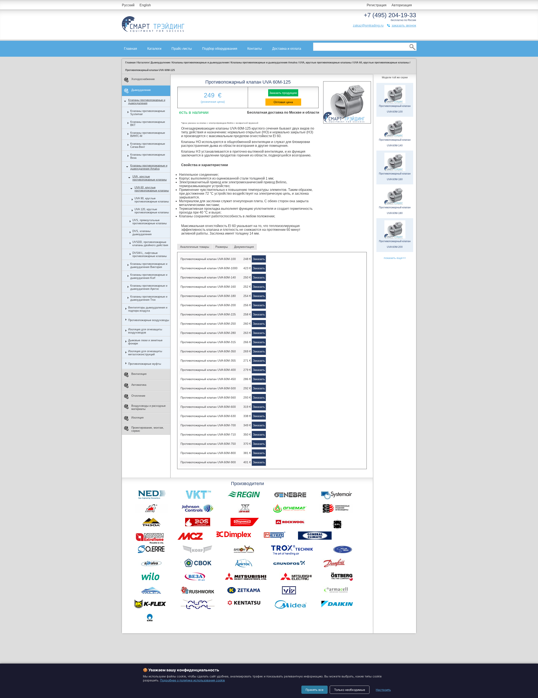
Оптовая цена (283, 102)
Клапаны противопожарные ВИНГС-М (147, 134)
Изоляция (137, 417)
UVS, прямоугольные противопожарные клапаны (149, 222)
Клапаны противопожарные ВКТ (147, 123)
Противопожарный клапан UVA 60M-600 (208, 406)
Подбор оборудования (219, 48)
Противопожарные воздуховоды (148, 320)
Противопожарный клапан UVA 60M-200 (208, 305)
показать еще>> (395, 258)
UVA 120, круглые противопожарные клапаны (151, 211)
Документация (244, 246)
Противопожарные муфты (144, 363)
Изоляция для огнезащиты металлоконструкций (145, 353)
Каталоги (154, 48)
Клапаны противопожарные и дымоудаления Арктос (148, 287)
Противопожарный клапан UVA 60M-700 (208, 425)
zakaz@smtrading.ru (368, 25)
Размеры (221, 246)
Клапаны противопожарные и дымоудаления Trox (148, 298)
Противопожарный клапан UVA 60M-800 (208, 453)
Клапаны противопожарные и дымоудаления (146, 101)
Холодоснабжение (143, 79)
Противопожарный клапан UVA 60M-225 (208, 314)
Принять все (314, 689)
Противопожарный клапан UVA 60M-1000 (209, 268)
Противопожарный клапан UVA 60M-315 (208, 342)
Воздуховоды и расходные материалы (148, 407)
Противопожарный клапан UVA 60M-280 (208, 333)
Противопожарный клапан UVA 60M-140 (208, 277)
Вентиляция (138, 373)
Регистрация (376, 5)
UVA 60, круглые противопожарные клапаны (151, 189)
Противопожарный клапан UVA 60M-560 (208, 397)
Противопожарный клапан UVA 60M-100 (208, 259)
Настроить (383, 689)
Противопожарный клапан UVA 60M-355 (208, 360)
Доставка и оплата (286, 48)
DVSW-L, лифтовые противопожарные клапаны (149, 254)
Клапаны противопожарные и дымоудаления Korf (148, 276)
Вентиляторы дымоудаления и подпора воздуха (147, 309)
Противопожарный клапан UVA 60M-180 (208, 296)
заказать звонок (404, 25)
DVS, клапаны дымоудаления (142, 233)
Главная (130, 48)
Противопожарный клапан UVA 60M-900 (208, 462)
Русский (128, 5)
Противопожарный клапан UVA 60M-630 (208, 416)
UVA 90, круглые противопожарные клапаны (151, 200)
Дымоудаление (141, 90)
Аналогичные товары (194, 246)
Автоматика (138, 384)
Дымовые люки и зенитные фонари (145, 342)
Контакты (254, 48)
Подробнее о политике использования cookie (192, 680)
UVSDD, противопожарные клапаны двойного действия (150, 243)
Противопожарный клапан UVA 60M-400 (208, 369)
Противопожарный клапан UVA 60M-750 (208, 443)
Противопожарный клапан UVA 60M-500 (208, 388)
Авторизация (402, 5)
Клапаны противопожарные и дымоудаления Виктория (148, 265)
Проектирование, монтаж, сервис (147, 429)
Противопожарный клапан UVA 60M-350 (208, 351)
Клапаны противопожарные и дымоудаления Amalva (148, 167)
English (145, 5)
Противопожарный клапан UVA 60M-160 (208, 286)
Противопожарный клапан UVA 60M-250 (208, 323)
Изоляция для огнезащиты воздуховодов (145, 331)
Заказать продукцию (283, 92)
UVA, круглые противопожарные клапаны (149, 178)
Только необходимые (349, 689)
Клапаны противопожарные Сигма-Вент (147, 145)
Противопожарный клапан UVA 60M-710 (208, 434)
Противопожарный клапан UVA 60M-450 (208, 379)
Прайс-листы (181, 48)
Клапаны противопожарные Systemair (147, 112)
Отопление (138, 395)
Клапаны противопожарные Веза (147, 156)
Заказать (259, 259)
